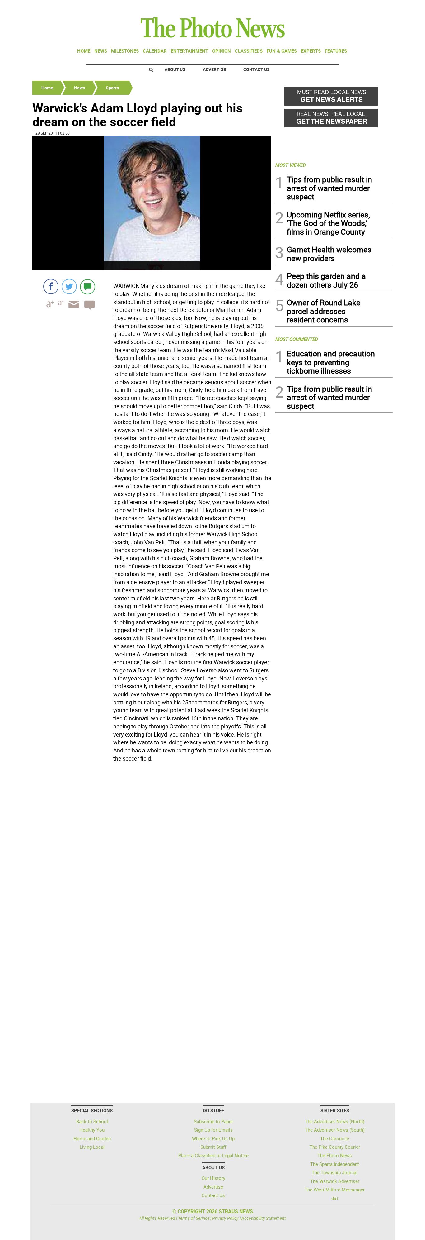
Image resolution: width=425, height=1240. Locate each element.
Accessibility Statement (263, 1218)
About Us (175, 69)
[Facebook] (50, 286)
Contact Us (256, 69)
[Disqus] (151, 850)
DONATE (378, 7)
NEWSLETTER (342, 7)
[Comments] (87, 286)
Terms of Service (193, 1218)
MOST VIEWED (290, 165)
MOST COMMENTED (296, 339)
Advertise (214, 69)
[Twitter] (69, 286)
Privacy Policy (225, 1218)
